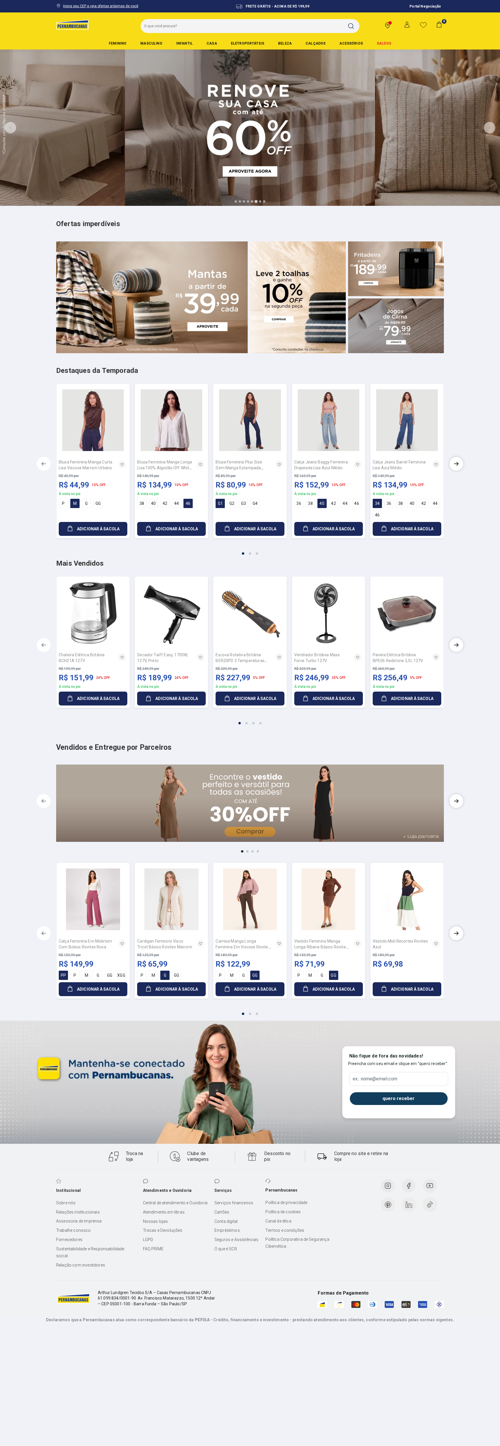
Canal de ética (278, 1221)
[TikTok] (430, 1204)
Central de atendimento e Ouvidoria (175, 1203)
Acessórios (351, 43)
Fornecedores (69, 1239)
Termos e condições (284, 1230)
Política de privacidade (286, 1202)
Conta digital (226, 1221)
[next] (456, 464)
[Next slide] (489, 127)
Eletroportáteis (247, 43)
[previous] (44, 464)
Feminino (117, 43)
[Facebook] (409, 1186)
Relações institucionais (78, 1212)
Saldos (384, 43)
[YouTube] (430, 1186)
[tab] (236, 201)
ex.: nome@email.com (375, 1079)
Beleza (285, 43)
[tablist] (250, 550)
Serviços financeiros (233, 1203)
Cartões (221, 1212)
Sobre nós (66, 1203)
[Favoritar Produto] (122, 464)
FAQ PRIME (153, 1249)
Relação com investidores (80, 1265)
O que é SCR (225, 1249)
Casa (212, 43)
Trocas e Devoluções (163, 1230)
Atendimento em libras (164, 1212)
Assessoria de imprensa (79, 1221)
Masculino (151, 43)
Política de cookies (283, 1211)
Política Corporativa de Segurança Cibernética (297, 1243)
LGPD (148, 1239)
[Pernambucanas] (72, 24)
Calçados (316, 43)
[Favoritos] (423, 24)
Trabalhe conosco (73, 1230)
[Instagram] (388, 1186)
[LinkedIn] (409, 1204)
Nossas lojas (155, 1221)
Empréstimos (227, 1230)
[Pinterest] (388, 1204)
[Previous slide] (10, 127)
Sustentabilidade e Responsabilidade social (90, 1252)
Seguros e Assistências (236, 1239)
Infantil (184, 43)
